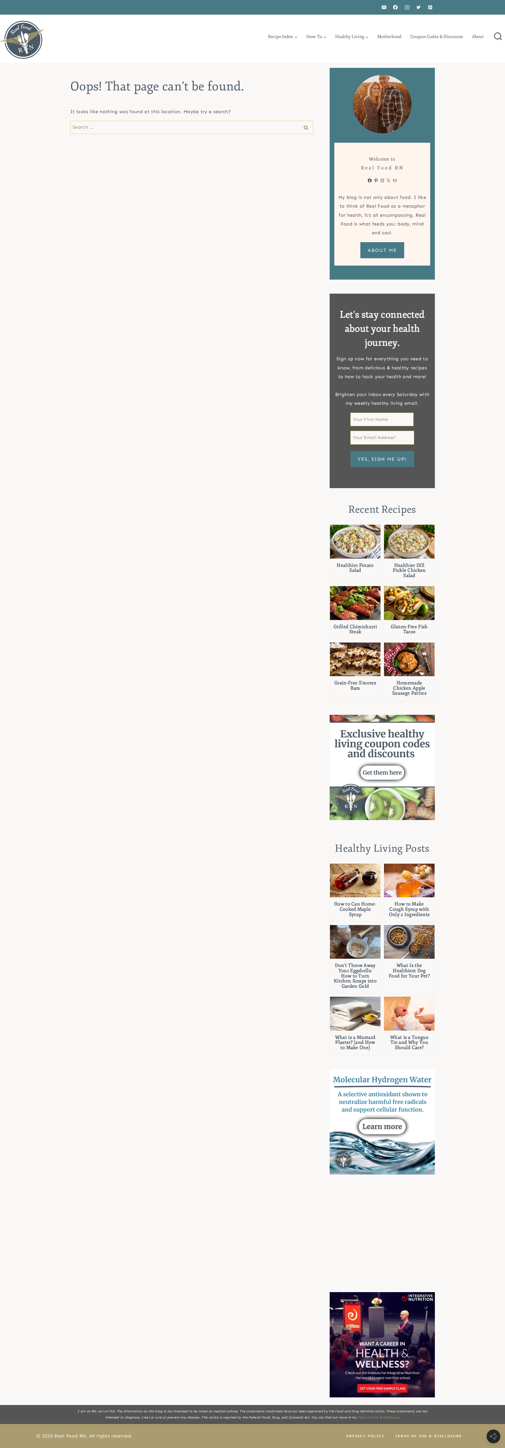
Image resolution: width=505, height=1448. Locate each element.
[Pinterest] (430, 7)
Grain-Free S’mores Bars (355, 686)
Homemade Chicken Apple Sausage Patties (409, 688)
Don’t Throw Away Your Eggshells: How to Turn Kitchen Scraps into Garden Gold (355, 976)
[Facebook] (395, 7)
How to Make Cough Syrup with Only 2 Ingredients (409, 909)
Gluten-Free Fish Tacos (409, 629)
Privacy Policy (365, 1436)
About (478, 36)
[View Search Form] (498, 37)
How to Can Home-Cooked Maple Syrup (355, 909)
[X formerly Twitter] (418, 7)
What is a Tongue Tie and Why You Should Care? (409, 1043)
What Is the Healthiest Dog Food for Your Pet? (409, 971)
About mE (382, 250)
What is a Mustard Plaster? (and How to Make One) (355, 1043)
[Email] (384, 7)
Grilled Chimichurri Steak (355, 629)
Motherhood (389, 36)
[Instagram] (407, 7)
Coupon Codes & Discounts (436, 36)
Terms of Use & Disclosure (378, 1417)
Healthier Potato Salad (355, 568)
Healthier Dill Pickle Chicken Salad (409, 570)
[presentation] (355, 541)
